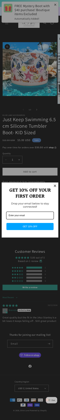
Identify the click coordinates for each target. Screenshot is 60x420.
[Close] (55, 185)
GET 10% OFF (30, 226)
